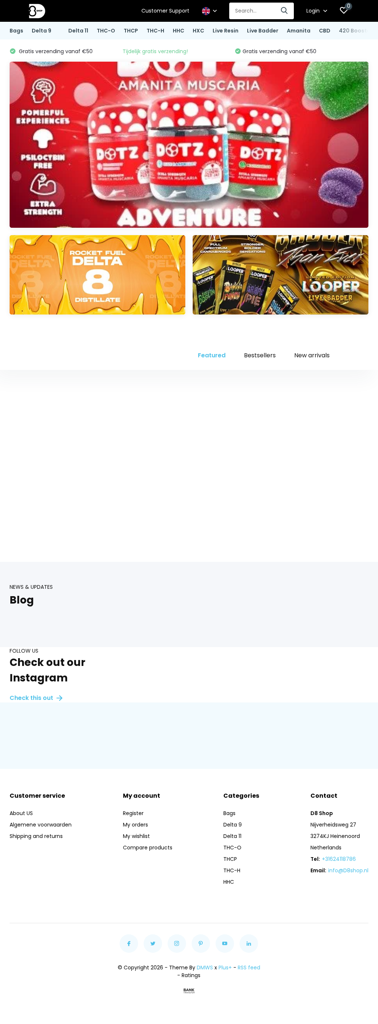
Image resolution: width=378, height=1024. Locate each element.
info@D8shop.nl (348, 870)
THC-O (106, 30)
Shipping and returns (36, 836)
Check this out (32, 698)
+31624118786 (339, 859)
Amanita (298, 30)
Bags (16, 30)
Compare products (147, 847)
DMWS (205, 967)
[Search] (284, 11)
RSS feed (249, 967)
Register (133, 813)
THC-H (155, 30)
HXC (198, 30)
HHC (178, 30)
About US (21, 813)
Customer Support (165, 10)
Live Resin (225, 30)
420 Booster (355, 30)
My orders (135, 824)
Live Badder (262, 30)
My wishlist (136, 836)
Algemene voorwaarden (41, 824)
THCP (131, 30)
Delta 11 (78, 30)
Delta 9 (41, 30)
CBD (324, 30)
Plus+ (225, 967)
